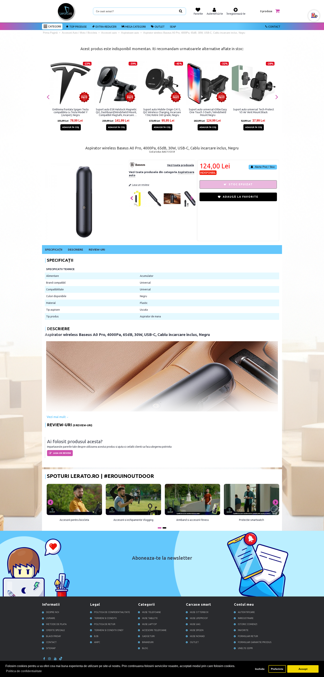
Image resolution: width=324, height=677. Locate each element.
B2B (96, 636)
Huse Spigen (196, 630)
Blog (145, 648)
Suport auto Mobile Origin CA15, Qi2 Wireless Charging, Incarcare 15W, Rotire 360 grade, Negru (162, 112)
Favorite (243, 630)
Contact (274, 26)
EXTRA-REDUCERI (106, 26)
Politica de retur (104, 624)
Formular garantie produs (254, 642)
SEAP (173, 26)
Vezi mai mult (57, 417)
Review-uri (97, 249)
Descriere (75, 249)
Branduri (148, 642)
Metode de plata (56, 624)
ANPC (97, 642)
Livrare (50, 618)
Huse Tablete (150, 618)
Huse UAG (195, 624)
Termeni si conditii (105, 618)
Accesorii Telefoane (154, 630)
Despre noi (52, 612)
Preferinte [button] (277, 668)
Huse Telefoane (151, 612)
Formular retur (248, 636)
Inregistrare (246, 618)
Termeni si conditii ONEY (108, 630)
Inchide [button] (260, 668)
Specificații (53, 249)
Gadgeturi (148, 636)
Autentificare (246, 612)
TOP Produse (78, 26)
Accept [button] (303, 668)
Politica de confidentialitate (112, 612)
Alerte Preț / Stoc (264, 166)
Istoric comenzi (247, 624)
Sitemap (51, 648)
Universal (145, 282)
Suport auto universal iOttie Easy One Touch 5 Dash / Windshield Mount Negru (208, 112)
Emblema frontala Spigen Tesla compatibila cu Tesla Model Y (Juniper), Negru (70, 112)
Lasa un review (140, 184)
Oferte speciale (55, 630)
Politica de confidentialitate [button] (24, 671)
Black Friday (53, 636)
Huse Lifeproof (199, 618)
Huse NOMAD (197, 636)
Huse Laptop (149, 624)
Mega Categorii (135, 26)
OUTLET (160, 26)
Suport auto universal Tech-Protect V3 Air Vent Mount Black (253, 111)
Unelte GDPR (245, 648)
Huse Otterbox (199, 612)
